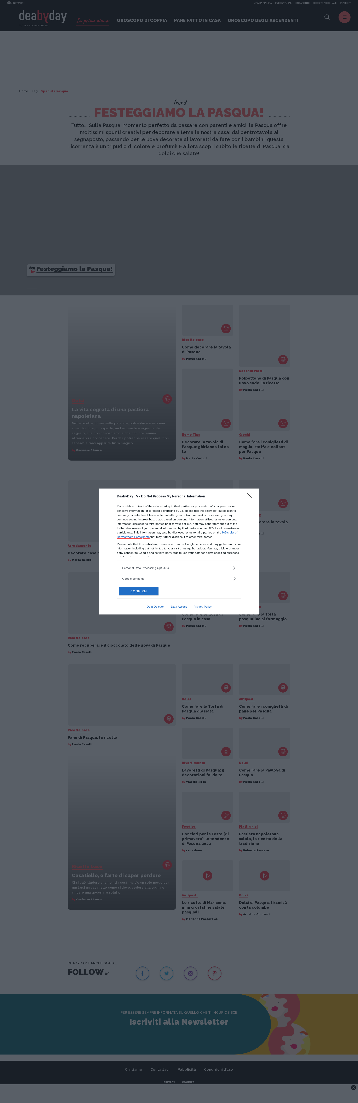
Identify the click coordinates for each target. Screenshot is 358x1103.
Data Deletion (155, 606)
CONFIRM (139, 591)
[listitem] (179, 568)
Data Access (179, 606)
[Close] (251, 497)
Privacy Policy (203, 606)
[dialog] (179, 551)
